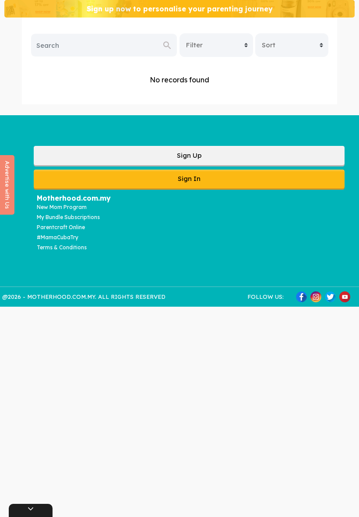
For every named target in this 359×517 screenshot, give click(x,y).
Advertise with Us (7, 185)
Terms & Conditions (62, 247)
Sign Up (189, 155)
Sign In (189, 178)
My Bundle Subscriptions (68, 217)
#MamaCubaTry (57, 237)
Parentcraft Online (61, 227)
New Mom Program (62, 207)
